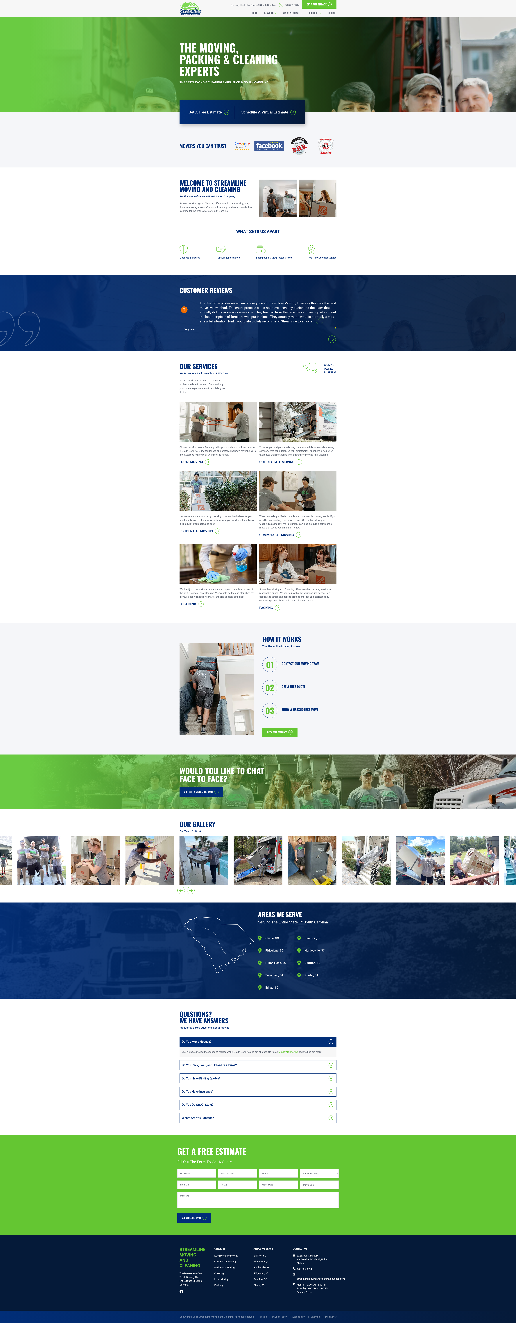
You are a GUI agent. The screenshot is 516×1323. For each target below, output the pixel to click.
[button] (332, 339)
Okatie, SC (259, 1285)
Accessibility (300, 1316)
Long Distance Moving (226, 1255)
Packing (218, 1285)
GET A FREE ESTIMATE (191, 1217)
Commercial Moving (225, 1261)
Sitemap (317, 1316)
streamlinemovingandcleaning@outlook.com (321, 1277)
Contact (332, 13)
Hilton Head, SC (262, 1261)
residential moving (288, 1052)
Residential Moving (224, 1267)
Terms (265, 1316)
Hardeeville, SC (262, 1267)
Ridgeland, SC (261, 1273)
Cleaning (219, 1273)
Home (255, 13)
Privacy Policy (281, 1316)
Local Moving (221, 1279)
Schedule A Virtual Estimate (198, 792)
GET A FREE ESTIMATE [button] (317, 4)
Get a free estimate (277, 732)
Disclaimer (330, 1316)
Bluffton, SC (260, 1255)
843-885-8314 (304, 1269)
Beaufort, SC (260, 1279)
